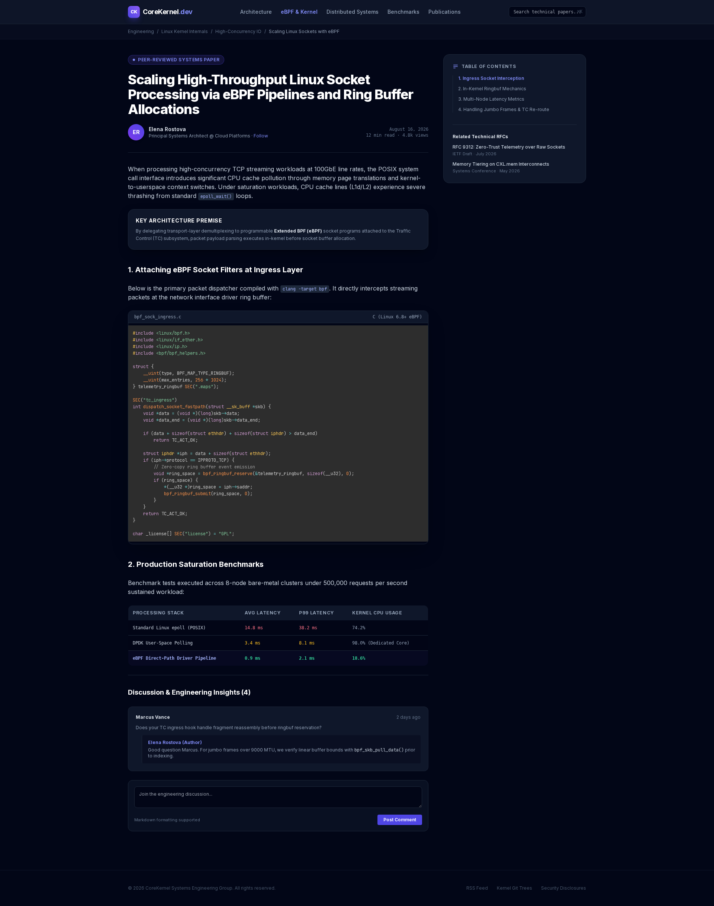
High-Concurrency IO (238, 31)
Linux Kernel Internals (184, 31)
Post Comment (399, 819)
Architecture (256, 12)
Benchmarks (403, 12)
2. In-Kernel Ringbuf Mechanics (492, 88)
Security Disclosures (563, 888)
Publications (444, 12)
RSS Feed (477, 888)
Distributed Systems (353, 12)
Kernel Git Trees (514, 888)
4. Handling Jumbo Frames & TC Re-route (503, 109)
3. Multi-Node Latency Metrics (491, 99)
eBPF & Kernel (299, 12)
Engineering (141, 31)
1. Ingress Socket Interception (491, 78)
